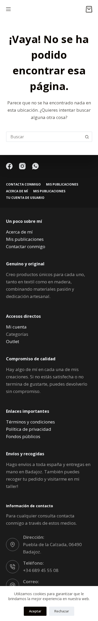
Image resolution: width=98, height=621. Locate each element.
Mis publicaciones (62, 184)
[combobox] (44, 137)
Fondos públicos (23, 436)
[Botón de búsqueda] (87, 136)
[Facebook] (9, 166)
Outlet (12, 341)
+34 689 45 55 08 (41, 570)
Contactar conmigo (25, 246)
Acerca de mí (17, 191)
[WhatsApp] (35, 166)
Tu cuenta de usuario (25, 198)
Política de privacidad (28, 429)
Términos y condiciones (30, 422)
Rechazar (61, 611)
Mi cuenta (16, 327)
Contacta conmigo (23, 184)
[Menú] (8, 9)
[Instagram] (22, 166)
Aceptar (35, 611)
